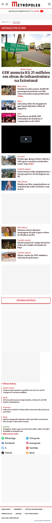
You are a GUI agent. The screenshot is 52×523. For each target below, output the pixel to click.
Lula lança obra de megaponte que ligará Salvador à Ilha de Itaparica (32, 106)
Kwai (32, 453)
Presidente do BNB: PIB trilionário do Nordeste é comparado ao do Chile (29, 118)
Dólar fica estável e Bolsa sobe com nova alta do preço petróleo (26, 411)
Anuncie (18, 513)
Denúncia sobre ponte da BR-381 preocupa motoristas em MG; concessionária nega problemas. (33, 91)
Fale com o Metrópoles (10, 518)
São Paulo (21, 156)
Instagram (34, 443)
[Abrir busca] (49, 4)
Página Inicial (5, 22)
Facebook (10, 443)
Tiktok (8, 453)
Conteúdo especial (24, 169)
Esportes (6, 427)
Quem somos (5, 509)
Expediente (18, 509)
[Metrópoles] (26, 4)
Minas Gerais (22, 86)
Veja (29, 164)
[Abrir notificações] (6, 4)
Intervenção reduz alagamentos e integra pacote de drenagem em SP (34, 174)
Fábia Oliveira (22, 182)
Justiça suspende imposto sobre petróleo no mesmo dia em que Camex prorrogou (25, 420)
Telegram (34, 438)
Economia (6, 407)
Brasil (19, 101)
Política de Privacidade (33, 509)
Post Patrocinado (31, 513)
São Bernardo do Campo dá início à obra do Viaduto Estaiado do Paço (33, 245)
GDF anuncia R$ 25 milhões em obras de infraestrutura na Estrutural (26, 76)
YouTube (33, 448)
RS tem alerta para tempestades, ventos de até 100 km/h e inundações (25, 401)
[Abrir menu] (2, 4)
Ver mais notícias (26, 300)
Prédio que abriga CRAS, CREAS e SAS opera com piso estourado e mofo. (33, 161)
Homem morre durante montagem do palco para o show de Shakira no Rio (33, 232)
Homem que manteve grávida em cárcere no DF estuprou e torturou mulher (24, 391)
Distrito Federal (26, 69)
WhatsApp (10, 438)
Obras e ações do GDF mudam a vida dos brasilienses (32, 256)
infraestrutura (16, 22)
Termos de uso (6, 513)
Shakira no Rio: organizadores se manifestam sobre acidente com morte (33, 186)
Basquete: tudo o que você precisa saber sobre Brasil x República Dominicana (26, 430)
